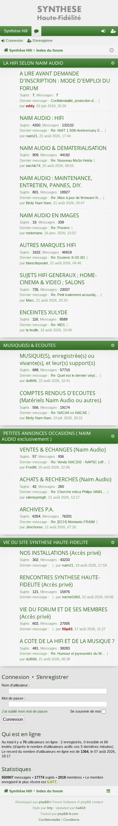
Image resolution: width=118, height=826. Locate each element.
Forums (37, 32)
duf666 (31, 381)
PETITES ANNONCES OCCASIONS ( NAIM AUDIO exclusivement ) (46, 436)
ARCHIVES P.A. (37, 509)
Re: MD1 (58, 325)
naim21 (31, 136)
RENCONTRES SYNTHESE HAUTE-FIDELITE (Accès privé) (60, 581)
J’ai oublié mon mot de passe (25, 711)
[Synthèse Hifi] (59, 13)
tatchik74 (33, 166)
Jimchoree (34, 527)
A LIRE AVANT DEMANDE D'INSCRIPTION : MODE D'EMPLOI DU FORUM (65, 81)
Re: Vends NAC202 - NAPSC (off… (79, 462)
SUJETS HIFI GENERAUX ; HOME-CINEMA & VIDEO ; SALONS (58, 279)
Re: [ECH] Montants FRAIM (73, 522)
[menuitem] (49, 820)
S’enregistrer (42, 40)
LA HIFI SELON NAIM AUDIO (33, 63)
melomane (34, 233)
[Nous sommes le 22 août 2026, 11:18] (111, 50)
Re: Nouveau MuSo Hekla (71, 160)
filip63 (67, 629)
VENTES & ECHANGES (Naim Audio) (63, 449)
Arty (50, 808)
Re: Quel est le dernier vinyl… (74, 375)
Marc (30, 300)
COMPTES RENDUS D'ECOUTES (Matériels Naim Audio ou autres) (60, 396)
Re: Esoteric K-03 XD (68, 257)
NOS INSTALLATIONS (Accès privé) (60, 552)
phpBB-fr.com (68, 814)
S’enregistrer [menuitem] (114, 32)
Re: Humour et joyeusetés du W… (78, 653)
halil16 (81, 808)
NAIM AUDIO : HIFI (42, 118)
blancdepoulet (37, 263)
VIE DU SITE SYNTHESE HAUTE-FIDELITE (45, 542)
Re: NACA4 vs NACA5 (69, 413)
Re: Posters (60, 228)
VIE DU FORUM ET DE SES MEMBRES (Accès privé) (64, 613)
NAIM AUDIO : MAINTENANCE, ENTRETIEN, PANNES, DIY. (56, 181)
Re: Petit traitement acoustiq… (75, 295)
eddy (30, 106)
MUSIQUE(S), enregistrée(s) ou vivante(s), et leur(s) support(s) (57, 359)
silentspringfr (36, 497)
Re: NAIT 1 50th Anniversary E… (77, 130)
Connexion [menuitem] (104, 32)
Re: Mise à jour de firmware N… (76, 198)
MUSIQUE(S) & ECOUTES (29, 345)
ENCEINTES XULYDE (44, 312)
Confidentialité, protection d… (74, 101)
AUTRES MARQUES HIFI (48, 245)
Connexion (14, 40)
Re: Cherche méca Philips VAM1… (78, 492)
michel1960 (71, 597)
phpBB (44, 802)
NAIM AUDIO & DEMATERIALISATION (63, 148)
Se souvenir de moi (86, 711)
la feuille (32, 330)
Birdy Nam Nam (38, 203)
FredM (31, 467)
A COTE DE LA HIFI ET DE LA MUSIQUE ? (67, 641)
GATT (52, 782)
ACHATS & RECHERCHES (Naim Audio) (65, 479)
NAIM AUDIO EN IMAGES (49, 215)
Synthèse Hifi (16, 31)
